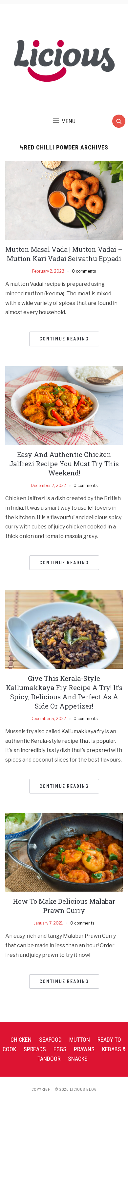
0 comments (84, 271)
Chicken (21, 1039)
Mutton (79, 1039)
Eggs (59, 1049)
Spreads (35, 1049)
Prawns (84, 1049)
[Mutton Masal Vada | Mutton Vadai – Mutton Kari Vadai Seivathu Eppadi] (64, 200)
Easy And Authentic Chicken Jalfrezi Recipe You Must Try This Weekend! (64, 463)
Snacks (78, 1058)
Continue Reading (64, 338)
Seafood (50, 1039)
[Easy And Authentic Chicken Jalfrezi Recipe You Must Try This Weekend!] (64, 405)
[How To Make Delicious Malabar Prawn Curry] (64, 852)
